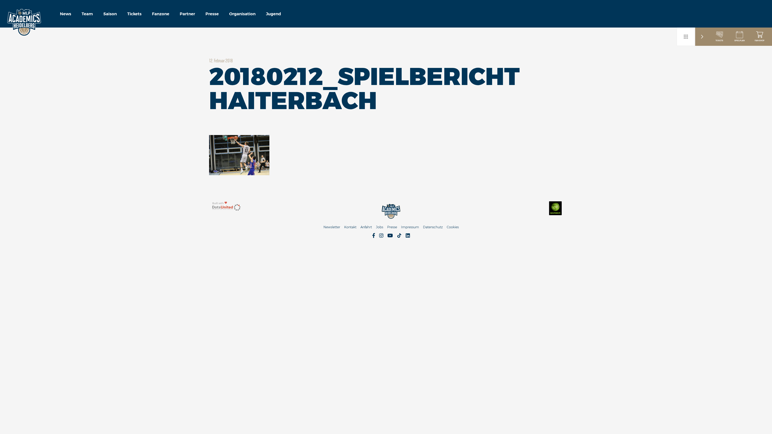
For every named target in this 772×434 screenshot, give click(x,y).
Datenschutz (433, 227)
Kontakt (350, 227)
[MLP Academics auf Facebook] (374, 237)
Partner (187, 13)
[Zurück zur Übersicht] (686, 37)
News (65, 13)
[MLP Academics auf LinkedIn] (408, 237)
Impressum (410, 227)
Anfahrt (366, 227)
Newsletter (331, 227)
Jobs (379, 227)
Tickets (134, 13)
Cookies (453, 227)
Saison (110, 13)
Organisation (242, 13)
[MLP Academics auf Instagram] (381, 237)
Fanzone (160, 13)
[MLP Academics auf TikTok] (399, 237)
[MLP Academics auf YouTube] (390, 237)
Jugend (273, 13)
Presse (212, 13)
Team (87, 13)
